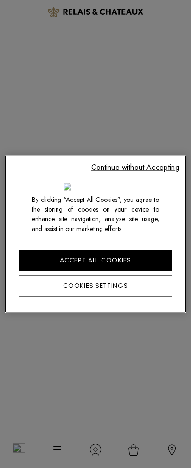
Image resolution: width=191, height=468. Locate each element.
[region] (95, 234)
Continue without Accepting (135, 167)
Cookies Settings (95, 286)
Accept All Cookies (95, 260)
